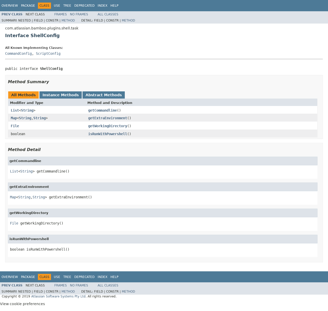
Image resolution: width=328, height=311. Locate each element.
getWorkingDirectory (107, 126)
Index (102, 5)
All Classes (108, 14)
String (27, 110)
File (15, 126)
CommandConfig (18, 53)
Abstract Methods (104, 95)
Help (114, 5)
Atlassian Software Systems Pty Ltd (58, 296)
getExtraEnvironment (107, 118)
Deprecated (84, 5)
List (15, 110)
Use (57, 5)
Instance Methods (61, 95)
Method (68, 20)
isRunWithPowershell (107, 134)
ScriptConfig (48, 53)
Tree (67, 5)
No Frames (79, 14)
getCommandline (102, 110)
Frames (60, 14)
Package (28, 5)
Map (14, 118)
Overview (10, 5)
